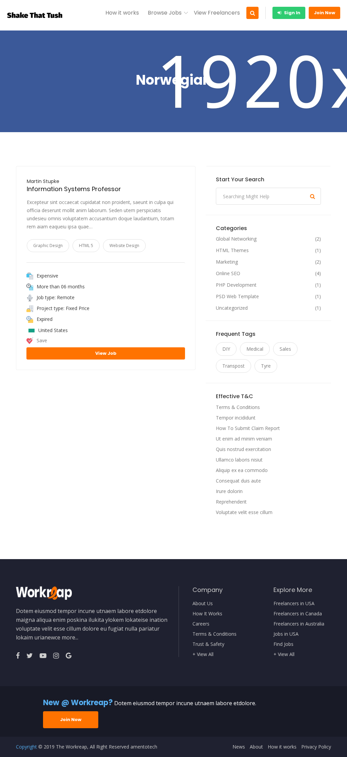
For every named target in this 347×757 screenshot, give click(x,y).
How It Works (207, 613)
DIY (226, 349)
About (256, 747)
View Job (106, 353)
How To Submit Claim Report (248, 428)
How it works (122, 13)
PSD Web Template (237, 296)
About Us (202, 603)
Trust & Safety (208, 644)
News (238, 747)
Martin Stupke (43, 181)
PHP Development (236, 285)
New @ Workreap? (78, 702)
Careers (200, 624)
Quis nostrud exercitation (243, 449)
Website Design (124, 245)
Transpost (233, 366)
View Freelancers (217, 13)
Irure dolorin (229, 491)
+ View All (202, 654)
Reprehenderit (231, 501)
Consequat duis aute (238, 480)
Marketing (227, 262)
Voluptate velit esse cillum (244, 512)
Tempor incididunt (236, 417)
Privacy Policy (316, 747)
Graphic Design (48, 245)
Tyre (266, 366)
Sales (285, 349)
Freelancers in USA (293, 603)
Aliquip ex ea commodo (242, 470)
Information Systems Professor (74, 189)
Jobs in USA (286, 634)
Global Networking (236, 239)
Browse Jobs (165, 13)
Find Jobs (283, 644)
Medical (254, 349)
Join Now (324, 12)
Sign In (291, 12)
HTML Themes (232, 250)
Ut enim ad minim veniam (244, 438)
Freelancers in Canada (297, 613)
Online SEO (228, 273)
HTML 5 (86, 245)
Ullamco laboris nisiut (239, 459)
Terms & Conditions (238, 407)
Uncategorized (232, 308)
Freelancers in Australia (298, 624)
